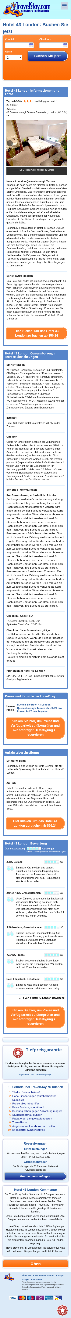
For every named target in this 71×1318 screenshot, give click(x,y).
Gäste (8, 51)
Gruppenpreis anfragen (35, 1176)
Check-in (10, 39)
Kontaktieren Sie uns (43, 1275)
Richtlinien (36, 1279)
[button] (64, 143)
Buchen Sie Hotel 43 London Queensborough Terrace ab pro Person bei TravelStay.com (39, 708)
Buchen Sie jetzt (47, 56)
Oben (35, 1263)
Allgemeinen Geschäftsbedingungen (35, 1074)
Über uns (26, 1275)
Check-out (45, 39)
